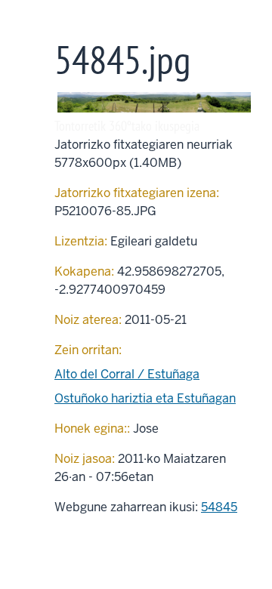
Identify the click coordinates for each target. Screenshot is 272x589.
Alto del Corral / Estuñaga (126, 374)
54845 (219, 507)
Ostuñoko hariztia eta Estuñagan (145, 398)
